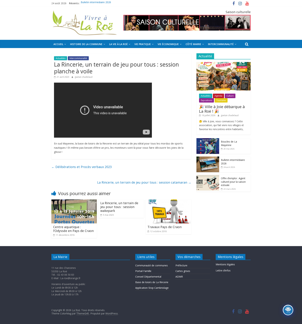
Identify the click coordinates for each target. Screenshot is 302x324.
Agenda (218, 95)
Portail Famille (143, 271)
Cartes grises (182, 271)
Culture (230, 95)
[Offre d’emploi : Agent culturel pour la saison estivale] (207, 176)
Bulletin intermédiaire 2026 (96, 3)
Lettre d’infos (223, 270)
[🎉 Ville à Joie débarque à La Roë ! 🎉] (223, 63)
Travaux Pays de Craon (165, 227)
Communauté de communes (151, 265)
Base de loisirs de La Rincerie (151, 282)
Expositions (206, 100)
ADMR (179, 276)
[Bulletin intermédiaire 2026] (207, 158)
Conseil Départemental (148, 276)
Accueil (58, 44)
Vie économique (168, 44)
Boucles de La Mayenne (229, 143)
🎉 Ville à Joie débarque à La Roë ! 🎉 (222, 109)
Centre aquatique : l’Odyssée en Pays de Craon (73, 229)
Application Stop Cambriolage (152, 287)
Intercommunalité (221, 44)
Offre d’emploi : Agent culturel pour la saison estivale (233, 182)
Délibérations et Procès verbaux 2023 (81, 167)
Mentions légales (225, 264)
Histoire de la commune (86, 44)
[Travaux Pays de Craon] (168, 201)
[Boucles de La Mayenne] (207, 140)
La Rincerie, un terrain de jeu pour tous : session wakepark (119, 207)
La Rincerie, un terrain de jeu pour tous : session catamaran (144, 182)
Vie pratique (142, 44)
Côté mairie (193, 44)
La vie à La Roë (118, 44)
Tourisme (221, 100)
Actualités (60, 58)
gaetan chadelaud (83, 76)
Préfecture (181, 265)
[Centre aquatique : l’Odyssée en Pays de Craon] (74, 201)
